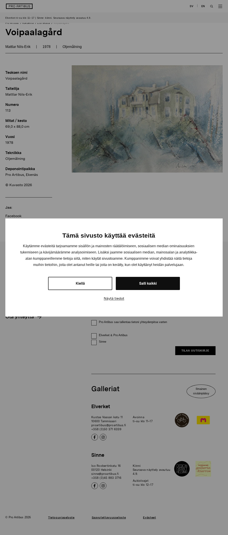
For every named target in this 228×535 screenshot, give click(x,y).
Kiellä (80, 283)
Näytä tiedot (114, 298)
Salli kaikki (148, 283)
